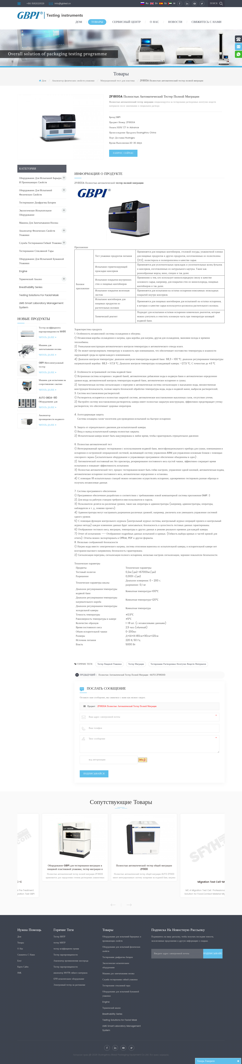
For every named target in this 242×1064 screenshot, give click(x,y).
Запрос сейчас (123, 153)
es (165, 3)
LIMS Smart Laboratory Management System (41, 305)
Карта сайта (22, 967)
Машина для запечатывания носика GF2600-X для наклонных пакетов (52, 347)
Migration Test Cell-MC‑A (190, 882)
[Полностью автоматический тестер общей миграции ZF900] (121, 838)
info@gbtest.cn (63, 3)
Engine (23, 271)
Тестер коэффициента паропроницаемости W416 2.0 (52, 330)
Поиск (214, 3)
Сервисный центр (126, 22)
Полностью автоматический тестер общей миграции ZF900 (121, 867)
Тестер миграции (136, 664)
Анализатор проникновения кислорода (71, 961)
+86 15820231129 (35, 3)
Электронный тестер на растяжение (69, 985)
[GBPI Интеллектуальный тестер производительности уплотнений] (27, 368)
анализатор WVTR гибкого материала (70, 973)
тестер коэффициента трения (66, 948)
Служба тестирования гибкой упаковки (40, 243)
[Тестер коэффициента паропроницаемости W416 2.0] (27, 333)
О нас (154, 22)
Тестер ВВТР (59, 936)
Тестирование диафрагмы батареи (37, 203)
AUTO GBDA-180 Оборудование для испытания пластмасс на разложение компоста (51, 400)
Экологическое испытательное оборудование (35, 213)
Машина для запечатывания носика (38, 223)
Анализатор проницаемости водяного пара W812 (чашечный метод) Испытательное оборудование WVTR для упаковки (51, 417)
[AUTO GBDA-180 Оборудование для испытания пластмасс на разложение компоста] (27, 403)
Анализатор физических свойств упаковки (73, 81)
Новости (175, 22)
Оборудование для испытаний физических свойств (35, 192)
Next (129, 905)
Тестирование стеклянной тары (36, 251)
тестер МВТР (60, 942)
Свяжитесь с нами (206, 22)
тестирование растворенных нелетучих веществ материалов (178, 664)
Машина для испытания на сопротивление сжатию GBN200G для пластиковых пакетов (52, 382)
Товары (97, 22)
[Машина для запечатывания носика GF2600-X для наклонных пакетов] (27, 351)
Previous (113, 905)
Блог (19, 961)
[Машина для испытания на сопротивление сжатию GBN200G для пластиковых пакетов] (27, 386)
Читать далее (46, 337)
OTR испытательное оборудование (69, 979)
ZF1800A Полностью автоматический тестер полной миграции (126, 706)
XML (19, 973)
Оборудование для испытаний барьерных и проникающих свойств (41, 180)
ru (146, 3)
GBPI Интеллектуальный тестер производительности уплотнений (51, 365)
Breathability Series (30, 287)
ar (174, 3)
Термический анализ (30, 279)
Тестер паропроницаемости (66, 955)
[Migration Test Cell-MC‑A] (190, 846)
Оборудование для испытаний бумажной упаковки (41, 261)
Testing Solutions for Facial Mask (39, 295)
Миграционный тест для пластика (117, 81)
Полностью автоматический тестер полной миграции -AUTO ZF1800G (132, 675)
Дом (78, 22)
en (156, 3)
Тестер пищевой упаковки (109, 664)
